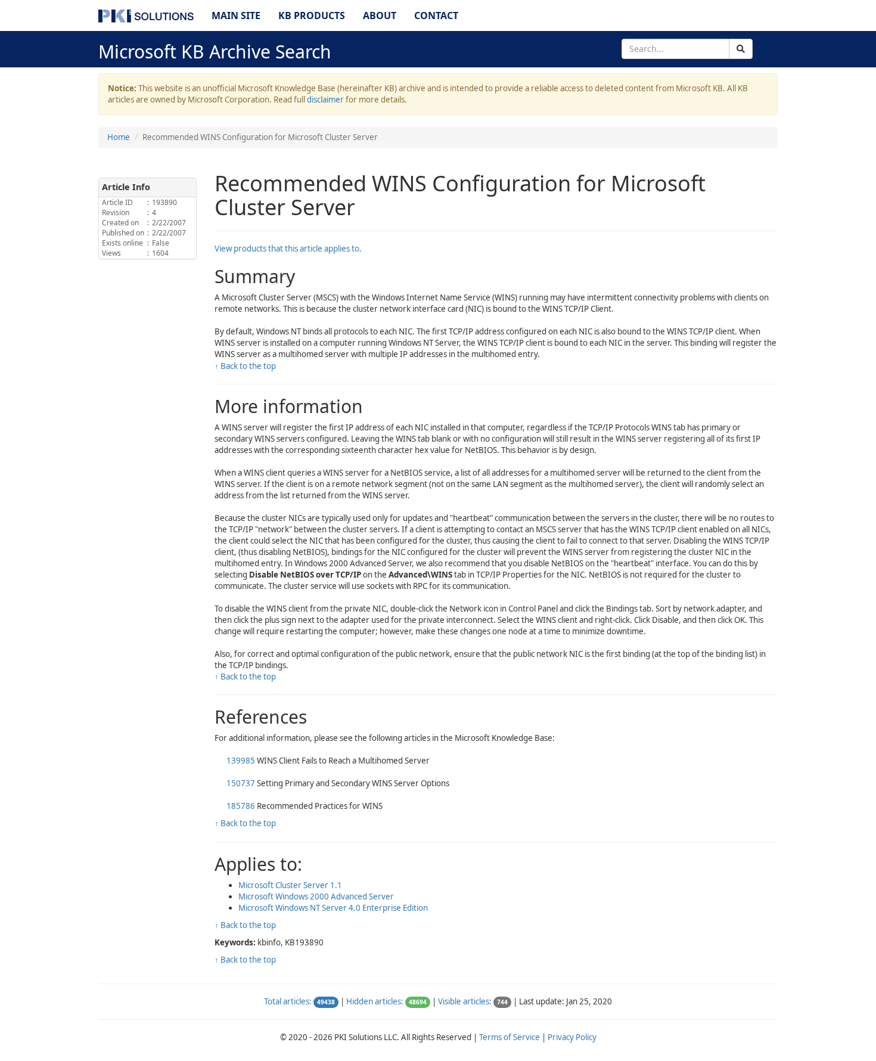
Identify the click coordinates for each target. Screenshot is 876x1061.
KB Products (311, 15)
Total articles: (288, 1001)
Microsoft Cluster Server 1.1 (290, 885)
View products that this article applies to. (288, 248)
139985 (240, 760)
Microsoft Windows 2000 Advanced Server (316, 896)
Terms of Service (509, 1037)
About (379, 15)
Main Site (236, 15)
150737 (240, 783)
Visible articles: (465, 1001)
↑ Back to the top (245, 366)
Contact (436, 15)
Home (118, 137)
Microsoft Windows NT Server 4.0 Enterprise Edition (333, 907)
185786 (240, 806)
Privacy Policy (572, 1037)
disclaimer (325, 99)
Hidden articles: (374, 1001)
